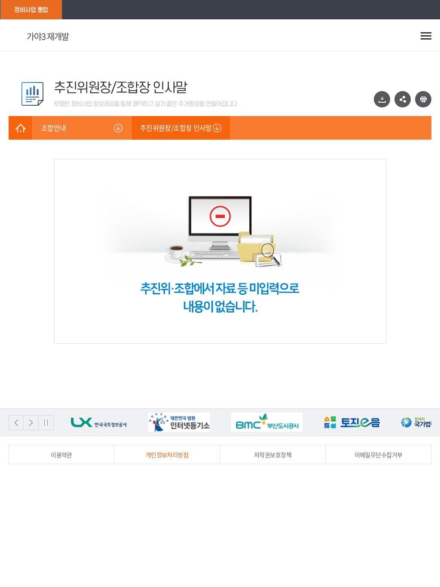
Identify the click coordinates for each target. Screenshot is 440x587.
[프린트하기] (423, 99)
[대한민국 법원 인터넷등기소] (179, 422)
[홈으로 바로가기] (20, 128)
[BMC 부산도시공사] (266, 422)
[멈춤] (46, 422)
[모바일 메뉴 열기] (426, 35)
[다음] (31, 422)
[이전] (16, 422)
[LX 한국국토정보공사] (99, 422)
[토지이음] (352, 422)
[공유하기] (402, 99)
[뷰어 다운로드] (382, 99)
